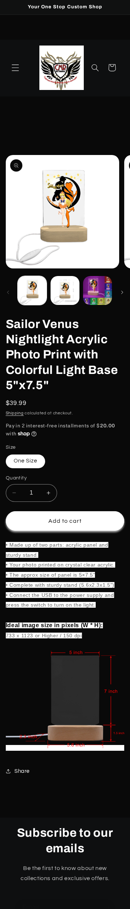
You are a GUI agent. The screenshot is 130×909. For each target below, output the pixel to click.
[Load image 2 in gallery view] (65, 290)
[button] (15, 67)
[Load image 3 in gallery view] (97, 290)
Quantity (16, 478)
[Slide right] (122, 292)
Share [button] (22, 771)
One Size (25, 461)
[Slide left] (8, 292)
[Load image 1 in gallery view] (32, 290)
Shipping (15, 413)
